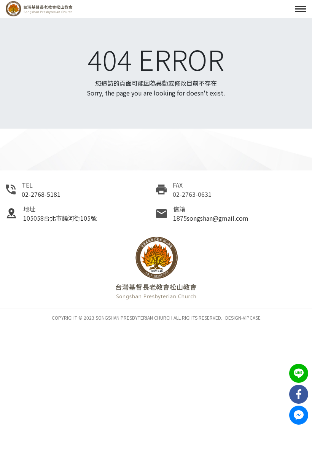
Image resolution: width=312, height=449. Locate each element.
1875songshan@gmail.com (210, 218)
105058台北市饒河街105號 (60, 218)
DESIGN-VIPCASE (243, 317)
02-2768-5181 (41, 194)
